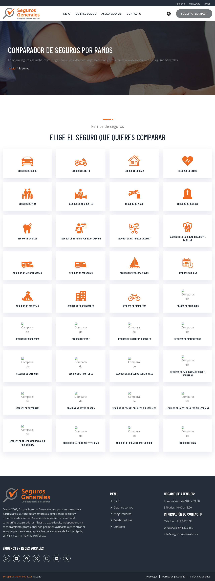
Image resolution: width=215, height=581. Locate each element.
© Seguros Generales (14, 576)
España (37, 576)
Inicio (12, 68)
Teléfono (180, 3)
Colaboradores (123, 520)
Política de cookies (200, 576)
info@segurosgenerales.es (181, 534)
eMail (207, 3)
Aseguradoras (122, 514)
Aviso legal (151, 576)
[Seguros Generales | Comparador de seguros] (26, 495)
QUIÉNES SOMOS (86, 13)
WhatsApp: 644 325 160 (178, 528)
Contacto (119, 527)
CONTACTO (134, 13)
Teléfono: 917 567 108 (178, 521)
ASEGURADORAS (111, 13)
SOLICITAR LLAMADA (194, 13)
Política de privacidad (173, 576)
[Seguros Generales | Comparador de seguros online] (21, 14)
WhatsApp (194, 3)
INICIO (66, 13)
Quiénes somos (123, 507)
